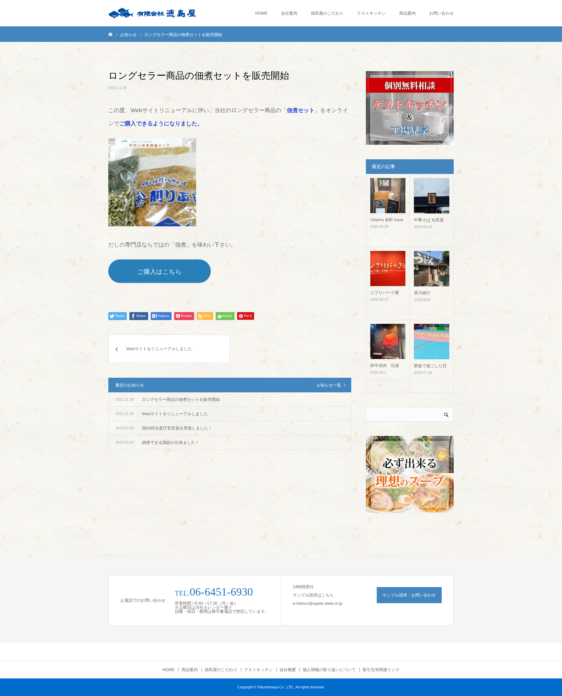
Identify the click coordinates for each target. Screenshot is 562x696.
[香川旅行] (431, 268)
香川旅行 (422, 292)
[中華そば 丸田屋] (431, 195)
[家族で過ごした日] (431, 341)
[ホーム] (110, 34)
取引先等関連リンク (381, 670)
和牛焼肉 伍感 (384, 365)
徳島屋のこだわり (327, 13)
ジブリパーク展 (384, 292)
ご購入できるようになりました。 (161, 123)
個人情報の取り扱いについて (329, 670)
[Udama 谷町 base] (387, 195)
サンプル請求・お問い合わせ (409, 595)
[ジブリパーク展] (387, 268)
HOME (261, 13)
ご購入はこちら (159, 271)
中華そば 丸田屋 (429, 220)
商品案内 (407, 13)
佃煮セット (301, 110)
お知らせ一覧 (328, 385)
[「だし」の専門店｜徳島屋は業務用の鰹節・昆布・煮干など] (152, 13)
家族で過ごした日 (430, 365)
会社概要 (288, 670)
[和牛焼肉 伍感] (387, 341)
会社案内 (289, 13)
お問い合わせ (441, 13)
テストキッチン (371, 13)
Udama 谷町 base (386, 219)
